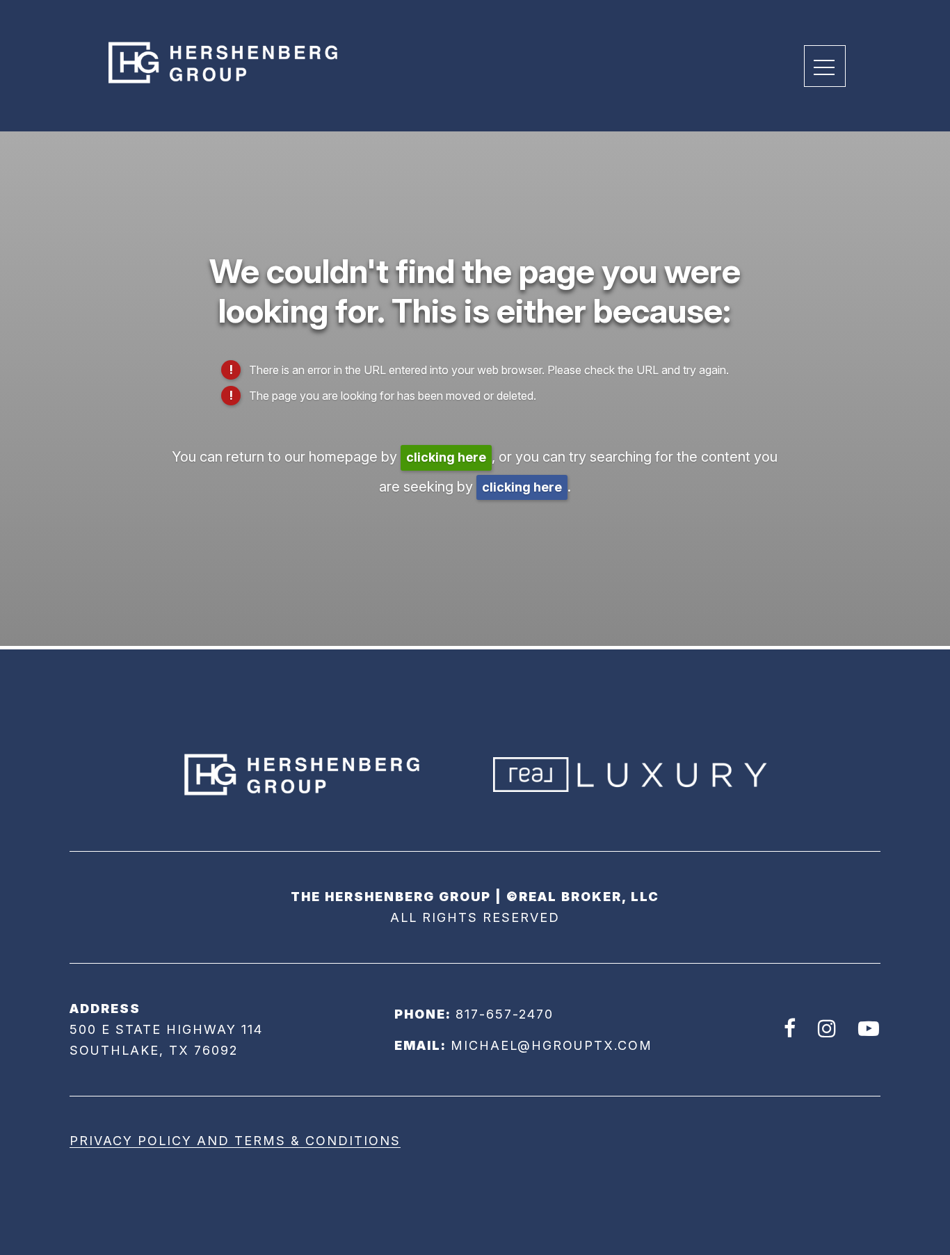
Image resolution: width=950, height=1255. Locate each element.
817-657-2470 (505, 1014)
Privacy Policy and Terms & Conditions (235, 1140)
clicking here (446, 457)
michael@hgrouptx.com (551, 1045)
